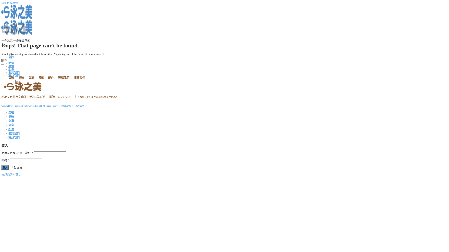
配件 (11, 69)
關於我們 (14, 72)
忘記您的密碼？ (11, 174)
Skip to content (9, 2)
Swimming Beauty (20, 106)
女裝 (11, 56)
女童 (11, 63)
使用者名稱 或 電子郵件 (17, 153)
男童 (11, 66)
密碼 (5, 160)
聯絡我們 (63, 77)
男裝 (21, 77)
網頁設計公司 (67, 106)
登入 (5, 167)
